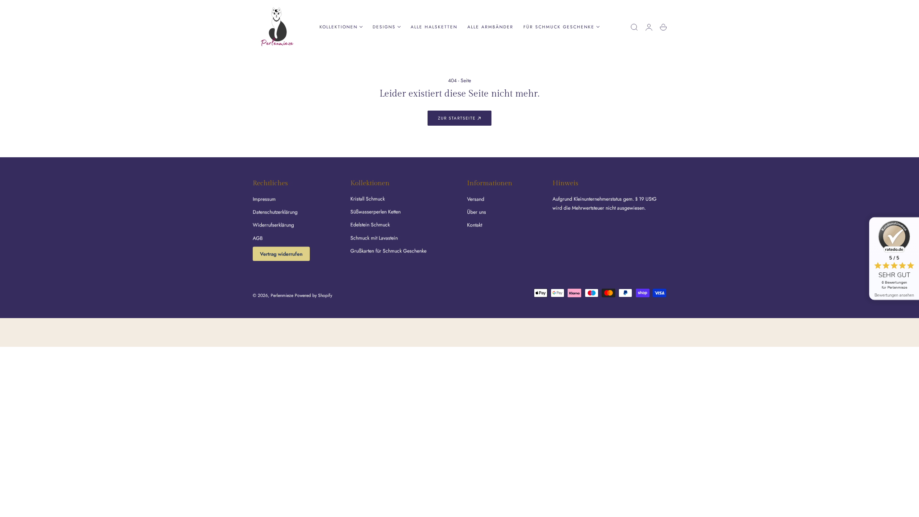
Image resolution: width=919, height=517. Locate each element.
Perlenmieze (282, 295)
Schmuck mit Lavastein (374, 238)
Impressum (264, 198)
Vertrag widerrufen (281, 253)
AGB (258, 238)
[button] (634, 27)
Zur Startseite (457, 118)
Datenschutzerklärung (275, 211)
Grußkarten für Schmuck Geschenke (388, 251)
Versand (475, 198)
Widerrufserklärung (273, 224)
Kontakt (474, 224)
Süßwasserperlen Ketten (375, 211)
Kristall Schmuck (367, 198)
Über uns (476, 211)
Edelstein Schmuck (370, 224)
